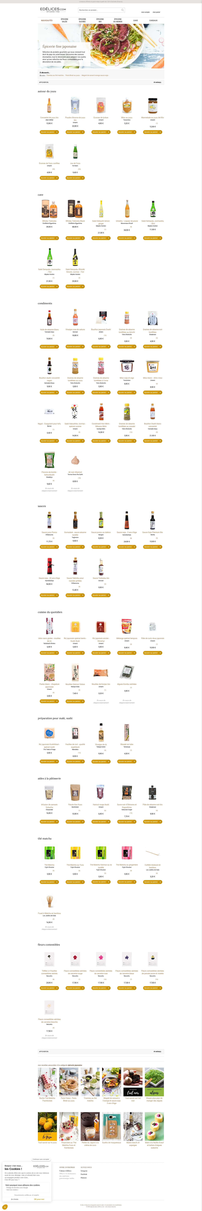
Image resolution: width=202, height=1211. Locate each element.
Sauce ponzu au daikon (101, 532)
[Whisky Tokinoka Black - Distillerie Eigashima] (75, 218)
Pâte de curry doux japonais (152, 638)
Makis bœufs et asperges (132, 1144)
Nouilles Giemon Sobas (75, 684)
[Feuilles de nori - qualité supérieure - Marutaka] (75, 742)
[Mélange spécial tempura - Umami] (127, 636)
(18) (79, 478)
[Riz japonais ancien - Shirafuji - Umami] (101, 636)
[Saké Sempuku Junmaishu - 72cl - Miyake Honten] (49, 267)
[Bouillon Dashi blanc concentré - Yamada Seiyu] (152, 421)
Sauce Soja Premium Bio (152, 532)
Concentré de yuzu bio (49, 117)
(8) (131, 538)
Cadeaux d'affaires (65, 1171)
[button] (5, 1207)
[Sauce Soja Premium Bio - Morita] (152, 530)
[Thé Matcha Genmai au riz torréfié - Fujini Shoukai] (101, 862)
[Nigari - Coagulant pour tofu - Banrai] (49, 421)
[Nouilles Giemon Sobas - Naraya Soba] (75, 682)
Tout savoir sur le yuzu (47, 1143)
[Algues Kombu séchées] (127, 682)
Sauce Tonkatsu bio (101, 578)
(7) (131, 687)
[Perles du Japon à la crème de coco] (90, 1126)
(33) (53, 169)
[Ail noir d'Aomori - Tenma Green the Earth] (75, 470)
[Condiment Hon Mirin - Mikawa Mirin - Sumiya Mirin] (101, 421)
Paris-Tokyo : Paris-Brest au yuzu (69, 1099)
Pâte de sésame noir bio (152, 804)
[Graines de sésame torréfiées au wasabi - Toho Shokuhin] (127, 421)
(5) (53, 335)
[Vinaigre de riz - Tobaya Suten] (101, 742)
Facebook (84, 1174)
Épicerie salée (64, 20)
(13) (105, 335)
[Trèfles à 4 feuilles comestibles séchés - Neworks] (49, 968)
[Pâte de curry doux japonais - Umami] (152, 636)
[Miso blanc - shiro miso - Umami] (152, 375)
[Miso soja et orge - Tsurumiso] (127, 375)
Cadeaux (153, 20)
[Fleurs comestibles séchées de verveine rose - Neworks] (101, 968)
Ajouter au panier (47, 132)
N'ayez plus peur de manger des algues (154, 1099)
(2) (79, 278)
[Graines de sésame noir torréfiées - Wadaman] (152, 327)
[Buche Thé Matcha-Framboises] (47, 1082)
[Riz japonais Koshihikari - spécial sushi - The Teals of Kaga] (49, 742)
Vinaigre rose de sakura (75, 329)
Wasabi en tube (126, 744)
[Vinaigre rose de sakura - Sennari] (75, 327)
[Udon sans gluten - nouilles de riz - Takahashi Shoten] (49, 636)
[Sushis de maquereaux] (111, 1126)
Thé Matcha (49, 865)
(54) (79, 169)
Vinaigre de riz (101, 744)
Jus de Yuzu (75, 163)
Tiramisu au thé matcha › (55, 75)
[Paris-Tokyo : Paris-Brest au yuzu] (68, 1082)
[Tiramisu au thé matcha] (90, 1082)
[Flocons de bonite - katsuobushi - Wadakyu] (49, 470)
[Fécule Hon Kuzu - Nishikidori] (75, 802)
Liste (55, 82)
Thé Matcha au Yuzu (75, 865)
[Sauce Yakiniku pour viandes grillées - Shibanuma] (75, 576)
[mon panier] (156, 9)
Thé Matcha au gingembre (127, 865)
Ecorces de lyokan (101, 117)
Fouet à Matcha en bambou (49, 913)
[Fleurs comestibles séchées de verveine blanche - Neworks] (49, 1017)
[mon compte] (145, 9)
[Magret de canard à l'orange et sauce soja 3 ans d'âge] (111, 1082)
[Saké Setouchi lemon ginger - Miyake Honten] (101, 218)
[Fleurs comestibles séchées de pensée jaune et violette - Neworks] (152, 968)
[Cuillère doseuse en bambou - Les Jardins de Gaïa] (152, 862)
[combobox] (101, 10)
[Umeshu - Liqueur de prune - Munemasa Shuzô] (127, 218)
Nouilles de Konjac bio (101, 684)
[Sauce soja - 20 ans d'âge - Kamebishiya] (49, 576)
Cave (135, 20)
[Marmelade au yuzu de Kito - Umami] (152, 115)
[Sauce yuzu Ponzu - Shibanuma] (49, 530)
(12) (131, 432)
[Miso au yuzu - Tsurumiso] (127, 115)
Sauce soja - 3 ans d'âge (127, 532)
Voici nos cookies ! (12, 1190)
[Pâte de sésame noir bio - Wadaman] (152, 802)
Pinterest (84, 1178)
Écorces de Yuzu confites (49, 163)
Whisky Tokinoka (49, 221)
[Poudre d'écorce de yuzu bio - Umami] (75, 115)
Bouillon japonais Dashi (101, 329)
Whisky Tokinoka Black (75, 221)
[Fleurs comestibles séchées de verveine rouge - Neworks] (75, 968)
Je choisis (14, 1199)
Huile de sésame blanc (49, 329)
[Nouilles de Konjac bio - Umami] (101, 682)
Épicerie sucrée (82, 20)
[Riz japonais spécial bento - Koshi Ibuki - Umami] (75, 636)
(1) (157, 123)
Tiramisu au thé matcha (90, 1099)
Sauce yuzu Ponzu (49, 532)
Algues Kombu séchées (126, 684)
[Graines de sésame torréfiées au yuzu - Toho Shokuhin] (75, 375)
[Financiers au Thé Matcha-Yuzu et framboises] (68, 1126)
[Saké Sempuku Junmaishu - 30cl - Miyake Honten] (152, 218)
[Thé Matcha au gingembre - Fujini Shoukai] (127, 862)
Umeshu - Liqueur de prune (127, 221)
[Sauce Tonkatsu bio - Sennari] (101, 576)
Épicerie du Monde (117, 20)
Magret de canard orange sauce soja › (95, 75)
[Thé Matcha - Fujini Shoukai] (49, 862)
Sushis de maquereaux (111, 1143)
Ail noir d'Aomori (75, 472)
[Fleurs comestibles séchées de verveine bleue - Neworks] (127, 968)
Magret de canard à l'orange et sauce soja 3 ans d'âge (112, 1101)
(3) (157, 432)
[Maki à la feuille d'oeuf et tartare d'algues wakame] (154, 1126)
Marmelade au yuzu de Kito (152, 117)
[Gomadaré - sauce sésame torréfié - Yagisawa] (75, 530)
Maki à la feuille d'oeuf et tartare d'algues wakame (154, 1145)
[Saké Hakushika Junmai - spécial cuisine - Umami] (75, 421)
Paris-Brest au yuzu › (72, 75)
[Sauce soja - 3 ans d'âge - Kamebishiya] (127, 530)
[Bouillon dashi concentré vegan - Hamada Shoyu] (49, 375)
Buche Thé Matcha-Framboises (47, 1099)
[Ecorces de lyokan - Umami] (101, 115)
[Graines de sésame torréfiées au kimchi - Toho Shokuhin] (127, 327)
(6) (105, 810)
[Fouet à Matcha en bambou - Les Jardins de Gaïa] (49, 911)
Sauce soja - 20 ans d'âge (49, 578)
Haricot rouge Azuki (101, 804)
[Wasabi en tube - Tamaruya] (127, 742)
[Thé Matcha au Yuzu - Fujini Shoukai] (75, 862)
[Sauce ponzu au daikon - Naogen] (101, 530)
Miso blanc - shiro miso (152, 378)
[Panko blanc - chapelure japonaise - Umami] (49, 682)
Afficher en (43, 82)
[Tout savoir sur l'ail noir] (132, 1082)
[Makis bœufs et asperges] (132, 1126)
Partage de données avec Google (17, 1188)
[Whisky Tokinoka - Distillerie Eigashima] (49, 218)
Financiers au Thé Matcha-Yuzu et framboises (68, 1145)
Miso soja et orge (127, 378)
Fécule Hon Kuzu (75, 804)
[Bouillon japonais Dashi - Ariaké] (101, 327)
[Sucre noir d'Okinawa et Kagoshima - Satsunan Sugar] (127, 802)
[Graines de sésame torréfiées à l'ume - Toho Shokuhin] (101, 375)
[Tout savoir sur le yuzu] (47, 1126)
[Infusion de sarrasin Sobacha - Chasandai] (49, 802)
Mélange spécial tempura (126, 638)
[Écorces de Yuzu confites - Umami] (49, 161)
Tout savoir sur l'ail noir (133, 1099)
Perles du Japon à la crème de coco (90, 1144)
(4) (131, 227)
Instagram (84, 1171)
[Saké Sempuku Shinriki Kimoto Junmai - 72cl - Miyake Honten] (75, 267)
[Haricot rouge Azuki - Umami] (101, 802)
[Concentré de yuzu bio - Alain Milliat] (49, 115)
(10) (105, 979)
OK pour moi (39, 1199)
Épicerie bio (100, 20)
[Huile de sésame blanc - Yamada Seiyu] (49, 327)
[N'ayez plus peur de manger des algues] (154, 1082)
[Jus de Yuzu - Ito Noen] (75, 161)
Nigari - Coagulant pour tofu (49, 424)
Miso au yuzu (126, 117)
